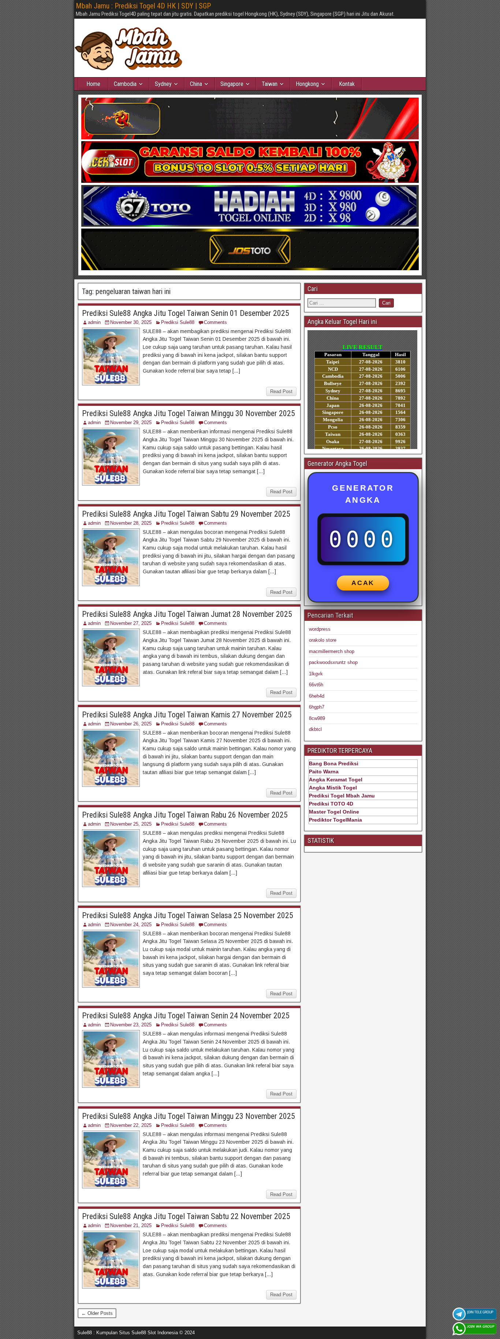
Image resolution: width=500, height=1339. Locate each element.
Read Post (281, 391)
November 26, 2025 (131, 724)
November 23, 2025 (131, 1024)
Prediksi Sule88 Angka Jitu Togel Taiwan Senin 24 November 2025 (186, 1015)
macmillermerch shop (331, 651)
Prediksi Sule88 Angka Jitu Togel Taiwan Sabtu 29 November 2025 (186, 513)
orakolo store (322, 640)
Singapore (231, 83)
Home (93, 83)
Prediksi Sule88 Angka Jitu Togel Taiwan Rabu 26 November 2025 (185, 814)
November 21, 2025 (131, 1225)
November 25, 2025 (131, 824)
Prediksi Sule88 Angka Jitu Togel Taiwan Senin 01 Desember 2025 (185, 313)
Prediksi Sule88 (177, 322)
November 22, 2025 (131, 1125)
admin (94, 322)
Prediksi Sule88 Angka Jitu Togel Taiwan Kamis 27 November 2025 (187, 714)
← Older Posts (97, 1313)
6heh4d (316, 696)
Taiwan (269, 83)
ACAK (362, 582)
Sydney (163, 83)
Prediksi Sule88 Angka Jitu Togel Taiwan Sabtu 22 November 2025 (186, 1216)
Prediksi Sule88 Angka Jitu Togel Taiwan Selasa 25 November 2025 (187, 915)
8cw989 (317, 718)
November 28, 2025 (131, 523)
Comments (215, 322)
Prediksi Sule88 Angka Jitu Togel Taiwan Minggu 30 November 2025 (188, 413)
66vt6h (316, 684)
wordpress (320, 629)
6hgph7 (316, 707)
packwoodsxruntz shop (333, 662)
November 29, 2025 (131, 422)
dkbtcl (315, 729)
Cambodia (125, 83)
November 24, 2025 (131, 924)
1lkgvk (316, 673)
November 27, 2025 (131, 623)
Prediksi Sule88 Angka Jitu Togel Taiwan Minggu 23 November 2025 (188, 1116)
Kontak (347, 83)
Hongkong (307, 83)
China (196, 83)
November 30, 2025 (131, 322)
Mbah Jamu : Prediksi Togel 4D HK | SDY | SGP (143, 5)
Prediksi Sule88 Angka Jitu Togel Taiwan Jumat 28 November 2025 (187, 614)
